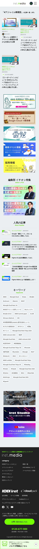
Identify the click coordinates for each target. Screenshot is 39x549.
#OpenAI (5, 381)
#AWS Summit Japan (21, 314)
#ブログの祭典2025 (8, 326)
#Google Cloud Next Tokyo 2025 (22, 331)
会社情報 (5, 495)
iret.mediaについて (29, 467)
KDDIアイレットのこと (8, 29)
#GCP (32, 352)
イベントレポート (7, 467)
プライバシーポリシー (9, 499)
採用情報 (25, 495)
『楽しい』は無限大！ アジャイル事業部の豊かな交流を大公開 (10, 39)
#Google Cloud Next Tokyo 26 (12, 364)
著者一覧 (25, 464)
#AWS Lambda (7, 360)
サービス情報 (15, 495)
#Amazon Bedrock (8, 318)
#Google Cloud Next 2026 (27, 369)
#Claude (13, 369)
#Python (5, 373)
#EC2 (22, 373)
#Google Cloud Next (9, 339)
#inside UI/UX (7, 314)
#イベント (6, 331)
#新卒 (20, 335)
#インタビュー (23, 356)
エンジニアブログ (7, 470)
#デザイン (21, 326)
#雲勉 (29, 326)
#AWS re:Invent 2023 (25, 339)
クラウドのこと (24, 31)
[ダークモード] (31, 3)
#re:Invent (6, 301)
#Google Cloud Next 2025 (20, 377)
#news (24, 297)
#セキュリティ (29, 309)
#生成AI (32, 297)
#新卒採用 (6, 352)
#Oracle (5, 369)
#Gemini (15, 301)
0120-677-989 (19, 529)
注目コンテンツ (24, 32)
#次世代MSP (6, 343)
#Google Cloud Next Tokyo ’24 (12, 348)
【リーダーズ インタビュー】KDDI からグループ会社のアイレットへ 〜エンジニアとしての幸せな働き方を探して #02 (28, 45)
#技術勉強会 (17, 343)
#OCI (14, 356)
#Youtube (27, 348)
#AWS (4, 297)
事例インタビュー (7, 477)
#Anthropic (6, 377)
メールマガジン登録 (29, 470)
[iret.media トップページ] (12, 456)
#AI (18, 318)
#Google (25, 352)
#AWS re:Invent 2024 (9, 335)
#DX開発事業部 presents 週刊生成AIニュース (16, 322)
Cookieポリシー (24, 499)
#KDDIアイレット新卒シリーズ (12, 309)
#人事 (32, 314)
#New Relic (31, 373)
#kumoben (15, 352)
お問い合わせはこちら (20, 522)
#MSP (23, 301)
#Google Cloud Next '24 (10, 305)
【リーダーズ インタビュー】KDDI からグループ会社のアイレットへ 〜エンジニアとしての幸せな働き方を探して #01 (10, 82)
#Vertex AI (6, 356)
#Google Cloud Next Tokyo (23, 360)
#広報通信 (15, 373)
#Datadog (27, 364)
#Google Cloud (14, 297)
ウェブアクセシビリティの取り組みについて (16, 503)
